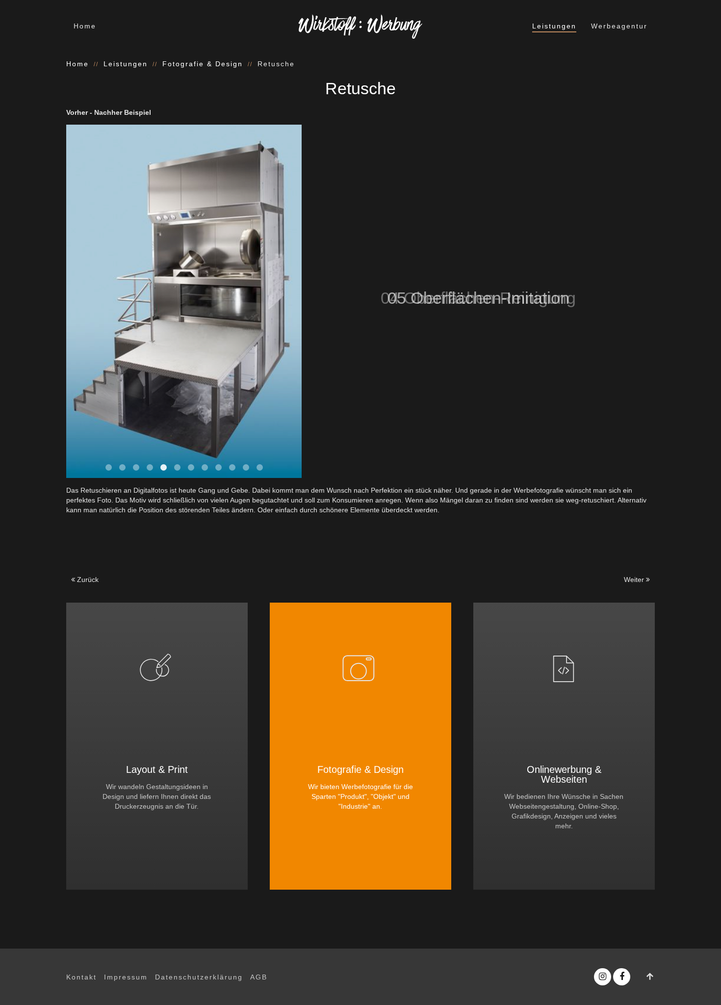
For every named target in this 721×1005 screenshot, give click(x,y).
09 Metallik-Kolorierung (218, 467)
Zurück (87, 579)
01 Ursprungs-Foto (108, 467)
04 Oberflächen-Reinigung (150, 467)
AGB (258, 977)
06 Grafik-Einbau (177, 467)
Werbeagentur (619, 26)
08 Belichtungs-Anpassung (205, 467)
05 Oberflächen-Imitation (163, 467)
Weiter (635, 579)
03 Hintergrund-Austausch (136, 467)
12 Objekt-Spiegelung (260, 467)
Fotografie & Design (202, 64)
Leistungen (554, 26)
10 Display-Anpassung (232, 467)
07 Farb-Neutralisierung (191, 467)
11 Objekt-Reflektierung (246, 467)
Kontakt (81, 977)
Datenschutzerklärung (199, 977)
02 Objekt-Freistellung (122, 467)
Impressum (126, 977)
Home (85, 26)
